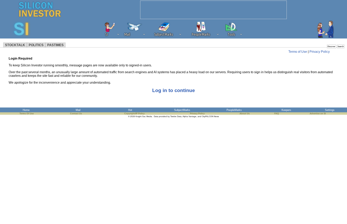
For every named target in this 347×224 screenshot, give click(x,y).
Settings (330, 109)
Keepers (286, 109)
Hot (130, 109)
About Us (245, 113)
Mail (78, 109)
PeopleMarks (234, 109)
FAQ (276, 113)
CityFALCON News (210, 116)
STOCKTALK (15, 45)
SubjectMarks (182, 109)
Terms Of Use (26, 113)
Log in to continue (173, 90)
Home (26, 109)
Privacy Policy (319, 51)
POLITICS (36, 45)
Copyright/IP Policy (134, 113)
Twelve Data (176, 116)
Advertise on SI (318, 113)
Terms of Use (297, 51)
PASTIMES (55, 45)
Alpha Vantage (189, 116)
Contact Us (76, 113)
